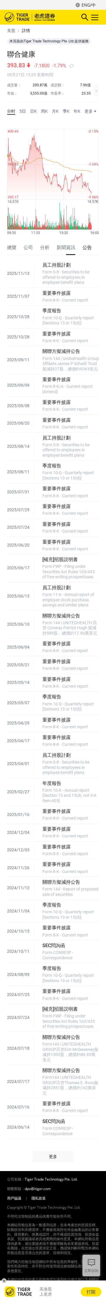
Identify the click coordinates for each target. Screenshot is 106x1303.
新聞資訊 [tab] (66, 247)
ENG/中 (89, 5)
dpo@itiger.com (38, 1188)
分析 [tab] (44, 247)
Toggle (95, 17)
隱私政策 (39, 1198)
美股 (11, 30)
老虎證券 (38, 17)
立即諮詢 (91, 1270)
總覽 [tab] (11, 247)
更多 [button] (53, 1156)
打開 (91, 1292)
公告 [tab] (87, 247)
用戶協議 (14, 1198)
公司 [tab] (28, 247)
